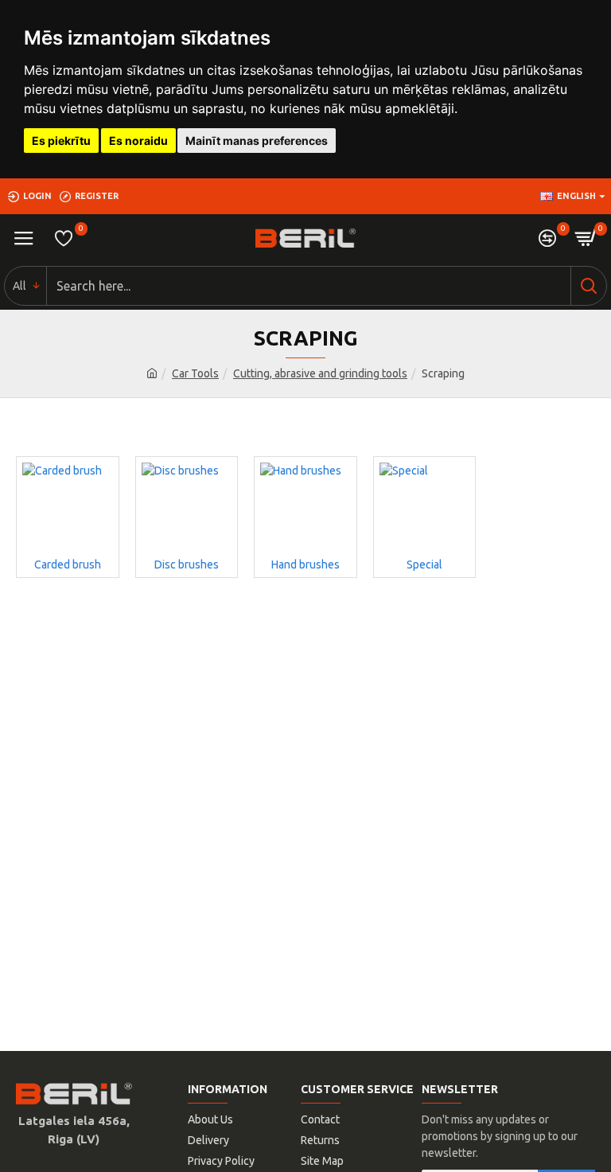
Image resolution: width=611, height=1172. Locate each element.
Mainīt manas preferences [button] (256, 140)
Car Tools (195, 373)
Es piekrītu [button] (61, 140)
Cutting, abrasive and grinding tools (320, 373)
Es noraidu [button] (138, 140)
